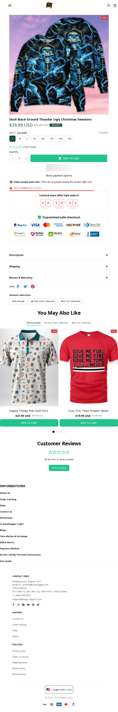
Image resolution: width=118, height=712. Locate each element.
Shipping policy (19, 662)
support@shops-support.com (27, 599)
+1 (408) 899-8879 (21, 595)
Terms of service (20, 656)
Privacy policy (19, 650)
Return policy (18, 668)
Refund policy (19, 674)
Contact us (17, 618)
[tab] (53, 432)
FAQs (15, 630)
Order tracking (19, 624)
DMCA (15, 636)
